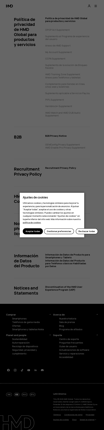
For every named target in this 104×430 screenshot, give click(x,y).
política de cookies (32, 222)
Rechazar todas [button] (87, 231)
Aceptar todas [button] (33, 231)
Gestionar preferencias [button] (59, 231)
